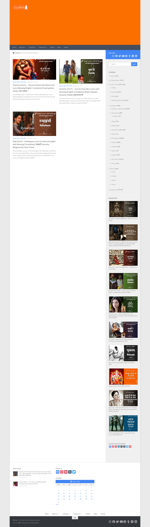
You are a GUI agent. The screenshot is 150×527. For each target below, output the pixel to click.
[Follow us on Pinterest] (126, 56)
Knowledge (115, 96)
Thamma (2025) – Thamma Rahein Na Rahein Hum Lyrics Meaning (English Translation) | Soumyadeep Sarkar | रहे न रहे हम (34, 88)
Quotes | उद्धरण (116, 146)
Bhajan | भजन (117, 116)
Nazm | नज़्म (115, 134)
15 (86, 493)
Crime (113, 172)
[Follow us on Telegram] (133, 56)
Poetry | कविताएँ (116, 142)
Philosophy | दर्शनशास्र (118, 138)
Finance (114, 176)
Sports (114, 180)
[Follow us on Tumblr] (129, 56)
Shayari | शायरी (116, 155)
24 (58, 499)
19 (69, 496)
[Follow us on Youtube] (123, 56)
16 (91, 493)
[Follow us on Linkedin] (136, 56)
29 (86, 499)
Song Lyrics (42, 47)
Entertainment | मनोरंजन (117, 80)
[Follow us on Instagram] (113, 56)
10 (58, 493)
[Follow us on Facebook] (116, 56)
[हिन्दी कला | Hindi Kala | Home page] (20, 7)
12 (69, 493)
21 (80, 496)
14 (80, 493)
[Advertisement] (75, 29)
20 (75, 496)
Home (14, 47)
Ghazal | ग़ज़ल (115, 125)
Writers (52, 47)
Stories (66, 47)
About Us (21, 47)
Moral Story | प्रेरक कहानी (119, 130)
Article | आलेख (114, 76)
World (113, 184)
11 (64, 493)
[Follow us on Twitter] (119, 56)
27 (75, 499)
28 (80, 499)
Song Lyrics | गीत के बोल (19, 82)
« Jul (57, 504)
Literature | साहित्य (115, 105)
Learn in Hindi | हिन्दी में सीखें (118, 84)
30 (91, 499)
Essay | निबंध (115, 121)
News (59, 47)
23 (91, 496)
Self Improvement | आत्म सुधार (120, 100)
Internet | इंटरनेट (116, 92)
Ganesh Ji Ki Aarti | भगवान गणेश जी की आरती (119, 386)
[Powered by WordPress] (19, 522)
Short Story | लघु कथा (118, 159)
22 (86, 496)
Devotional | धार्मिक (117, 113)
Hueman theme (35, 523)
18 (64, 496)
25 (64, 499)
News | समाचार (114, 169)
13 (75, 493)
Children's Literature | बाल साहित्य (121, 109)
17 (58, 496)
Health (114, 88)
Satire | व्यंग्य (115, 151)
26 (69, 499)
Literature (32, 47)
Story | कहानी (115, 163)
